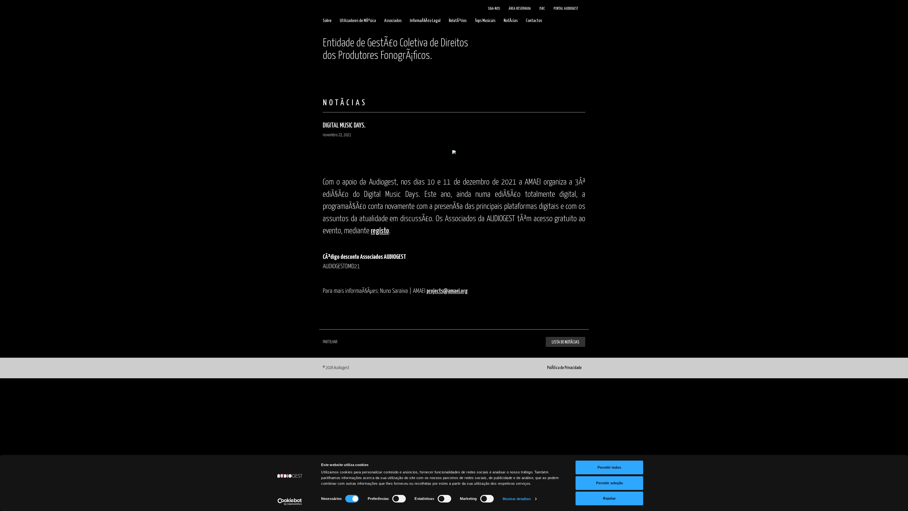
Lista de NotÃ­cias (565, 342)
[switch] (399, 498)
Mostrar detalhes (517, 499)
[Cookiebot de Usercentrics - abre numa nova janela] (289, 501)
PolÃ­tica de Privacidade (564, 368)
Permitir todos (609, 467)
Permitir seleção (609, 483)
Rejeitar (609, 498)
